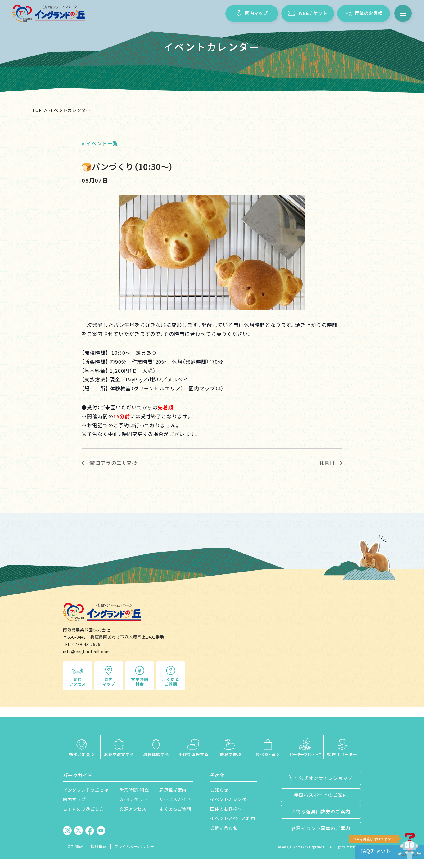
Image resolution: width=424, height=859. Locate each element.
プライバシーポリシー (134, 846)
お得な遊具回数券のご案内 (320, 811)
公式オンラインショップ (326, 778)
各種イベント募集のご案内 (320, 828)
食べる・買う (268, 754)
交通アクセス (77, 681)
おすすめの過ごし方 (83, 809)
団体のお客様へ (226, 809)
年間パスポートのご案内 (321, 794)
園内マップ (256, 13)
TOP (37, 110)
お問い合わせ (223, 828)
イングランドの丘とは (86, 790)
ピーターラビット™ (305, 754)
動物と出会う (82, 754)
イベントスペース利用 (232, 818)
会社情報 (75, 846)
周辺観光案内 (173, 790)
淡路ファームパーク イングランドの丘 (48, 13)
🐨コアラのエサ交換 (112, 462)
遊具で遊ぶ (230, 754)
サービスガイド (175, 799)
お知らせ (219, 790)
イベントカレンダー (230, 799)
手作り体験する (193, 754)
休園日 (327, 462)
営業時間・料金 (134, 790)
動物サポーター (342, 754)
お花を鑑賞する (119, 754)
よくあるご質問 (170, 681)
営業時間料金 (139, 681)
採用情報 (98, 846)
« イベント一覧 (100, 143)
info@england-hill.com (86, 651)
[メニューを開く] (403, 13)
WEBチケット (313, 13)
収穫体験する (156, 754)
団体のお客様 (369, 13)
